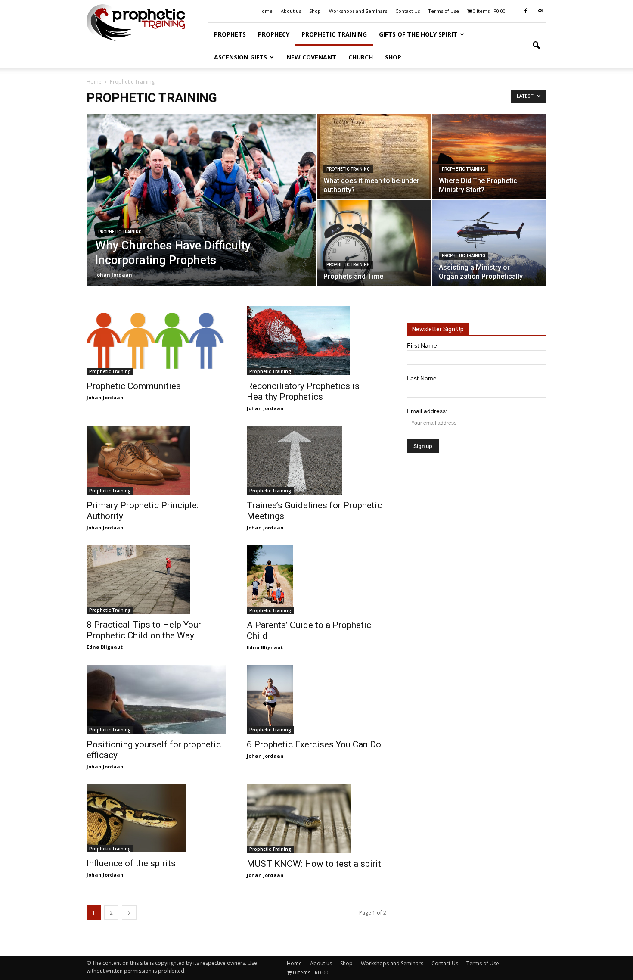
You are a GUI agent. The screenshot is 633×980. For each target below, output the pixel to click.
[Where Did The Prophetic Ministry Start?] (489, 156)
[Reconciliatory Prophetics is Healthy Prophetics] (316, 340)
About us (291, 11)
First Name (422, 345)
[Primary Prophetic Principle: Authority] (156, 460)
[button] (536, 45)
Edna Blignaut (105, 647)
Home (265, 11)
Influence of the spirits (131, 863)
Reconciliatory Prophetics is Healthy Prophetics (303, 391)
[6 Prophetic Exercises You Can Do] (316, 699)
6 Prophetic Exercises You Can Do (314, 744)
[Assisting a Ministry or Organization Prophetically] (489, 243)
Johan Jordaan (113, 274)
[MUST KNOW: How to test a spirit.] (316, 818)
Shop (315, 11)
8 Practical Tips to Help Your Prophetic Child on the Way (144, 630)
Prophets (230, 34)
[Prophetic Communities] (156, 340)
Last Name (422, 378)
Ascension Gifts (240, 57)
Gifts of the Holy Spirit (418, 34)
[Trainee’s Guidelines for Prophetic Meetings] (316, 460)
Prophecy (273, 34)
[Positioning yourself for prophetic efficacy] (156, 699)
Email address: (427, 411)
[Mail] (540, 11)
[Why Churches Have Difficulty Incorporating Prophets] (201, 200)
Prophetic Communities (134, 386)
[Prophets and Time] (374, 243)
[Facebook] (525, 11)
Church (360, 57)
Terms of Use (443, 11)
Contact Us (407, 11)
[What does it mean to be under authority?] (374, 156)
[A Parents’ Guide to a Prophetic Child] (316, 579)
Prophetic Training (334, 34)
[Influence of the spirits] (156, 818)
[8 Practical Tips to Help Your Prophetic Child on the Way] (156, 579)
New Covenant (311, 57)
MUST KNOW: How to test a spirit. (315, 864)
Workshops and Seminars (358, 11)
